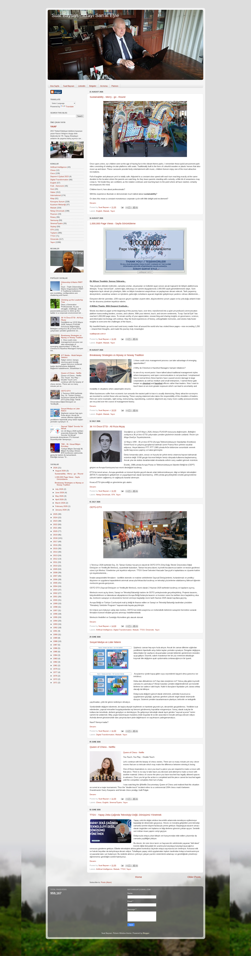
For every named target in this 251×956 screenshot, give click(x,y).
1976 (55, 676)
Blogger (146, 933)
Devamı (93, 203)
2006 (55, 579)
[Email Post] (122, 207)
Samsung (54, 220)
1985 (55, 652)
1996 (55, 614)
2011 (55, 562)
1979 (55, 669)
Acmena (103, 86)
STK (113, 495)
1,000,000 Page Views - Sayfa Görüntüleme (113, 223)
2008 (55, 573)
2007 (55, 576)
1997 (55, 610)
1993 (55, 624)
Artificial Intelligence (104, 630)
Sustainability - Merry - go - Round (107, 97)
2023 (55, 521)
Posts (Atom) (106, 882)
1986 (55, 648)
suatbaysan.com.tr (98, 334)
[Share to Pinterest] (136, 207)
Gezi (52, 189)
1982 (55, 662)
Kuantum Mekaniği (58, 205)
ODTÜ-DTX (96, 507)
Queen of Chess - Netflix (102, 747)
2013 (55, 555)
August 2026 (60, 471)
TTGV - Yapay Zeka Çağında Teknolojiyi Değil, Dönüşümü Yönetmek (125, 815)
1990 (55, 635)
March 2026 (60, 503)
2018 (55, 538)
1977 (55, 672)
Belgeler (92, 86)
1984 (55, 655)
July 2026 (59, 489)
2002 (55, 593)
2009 (55, 569)
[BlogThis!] (129, 207)
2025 (55, 514)
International (55, 195)
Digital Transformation (122, 630)
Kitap (52, 198)
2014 (55, 552)
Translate (70, 107)
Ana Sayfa (54, 86)
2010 (55, 566)
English (99, 211)
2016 (55, 545)
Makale (106, 211)
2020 (55, 531)
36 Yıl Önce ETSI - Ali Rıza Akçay (107, 426)
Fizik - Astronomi (57, 186)
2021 (55, 528)
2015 (55, 548)
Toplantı (53, 233)
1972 (55, 679)
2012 (55, 559)
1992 (55, 628)
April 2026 (59, 499)
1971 (55, 683)
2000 (55, 600)
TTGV (142, 630)
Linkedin (81, 86)
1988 (55, 641)
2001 (55, 597)
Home (138, 877)
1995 (55, 617)
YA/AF (53, 126)
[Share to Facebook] (134, 207)
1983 (55, 659)
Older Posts (194, 877)
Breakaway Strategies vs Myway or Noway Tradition (117, 355)
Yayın (112, 211)
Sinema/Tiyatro (116, 802)
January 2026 (61, 510)
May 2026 (59, 496)
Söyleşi (53, 227)
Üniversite (150, 630)
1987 (55, 645)
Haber (52, 192)
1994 (55, 621)
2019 (55, 535)
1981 (55, 665)
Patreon (115, 86)
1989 (55, 638)
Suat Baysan (68, 86)
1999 (55, 604)
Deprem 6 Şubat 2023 (59, 177)
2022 (55, 524)
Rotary (53, 217)
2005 (55, 583)
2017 (55, 542)
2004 (55, 586)
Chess (98, 802)
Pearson (53, 214)
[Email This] (127, 207)
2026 (55, 468)
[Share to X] (131, 207)
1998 (55, 607)
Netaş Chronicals (103, 495)
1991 (55, 631)
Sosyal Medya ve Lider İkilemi (105, 642)
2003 (55, 590)
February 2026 (61, 506)
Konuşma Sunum (57, 202)
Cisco (52, 173)
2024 (55, 518)
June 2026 (60, 493)
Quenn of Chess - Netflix (133, 752)
